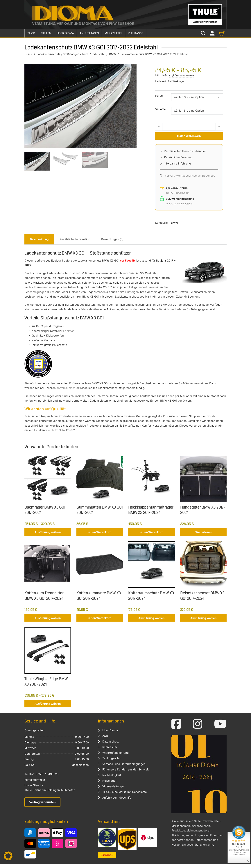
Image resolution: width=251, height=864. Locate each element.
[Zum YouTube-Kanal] (220, 723)
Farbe (159, 95)
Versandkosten (184, 75)
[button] (8, 856)
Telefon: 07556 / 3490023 (41, 774)
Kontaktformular (34, 779)
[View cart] (222, 33)
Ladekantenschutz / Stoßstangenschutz (62, 54)
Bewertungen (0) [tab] (112, 239)
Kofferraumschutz (68, 388)
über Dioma (65, 33)
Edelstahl (99, 54)
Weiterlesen (203, 532)
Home (28, 54)
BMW (112, 54)
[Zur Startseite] (125, 14)
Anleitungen (89, 33)
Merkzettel (113, 33)
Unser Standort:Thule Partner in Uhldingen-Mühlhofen (49, 787)
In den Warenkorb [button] (99, 532)
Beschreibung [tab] (39, 239)
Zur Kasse (135, 33)
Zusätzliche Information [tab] (75, 239)
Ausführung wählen (48, 532)
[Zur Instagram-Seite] (197, 723)
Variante (160, 109)
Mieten (46, 33)
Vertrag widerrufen (42, 802)
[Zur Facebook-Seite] (176, 723)
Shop (31, 33)
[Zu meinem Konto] (212, 33)
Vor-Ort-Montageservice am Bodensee (190, 175)
